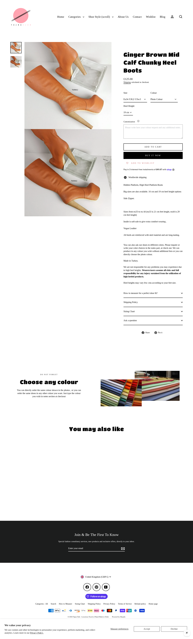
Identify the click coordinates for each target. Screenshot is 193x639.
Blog (162, 16)
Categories (74, 16)
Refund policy (140, 604)
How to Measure (65, 604)
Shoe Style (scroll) (99, 16)
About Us (123, 16)
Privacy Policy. (37, 633)
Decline (174, 629)
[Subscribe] (122, 548)
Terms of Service (125, 604)
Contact (137, 16)
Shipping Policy (130, 302)
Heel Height (128, 106)
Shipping (127, 82)
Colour (153, 93)
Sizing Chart (129, 311)
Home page (153, 604)
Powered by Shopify (118, 617)
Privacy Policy (109, 604)
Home (60, 16)
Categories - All (41, 604)
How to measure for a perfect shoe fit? (140, 293)
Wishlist (151, 16)
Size (125, 93)
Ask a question (130, 320)
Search (53, 604)
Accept (147, 629)
